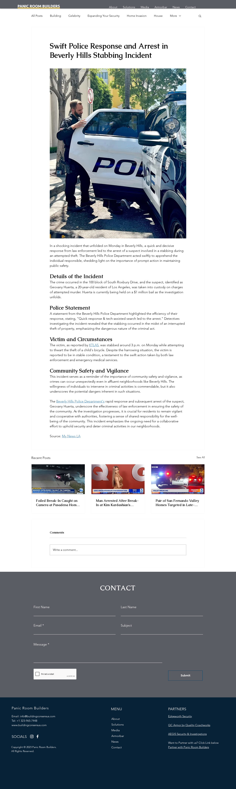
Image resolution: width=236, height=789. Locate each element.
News (115, 741)
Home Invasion (137, 15)
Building (55, 15)
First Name (42, 607)
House (158, 15)
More (173, 15)
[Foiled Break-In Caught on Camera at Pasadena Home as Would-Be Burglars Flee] (58, 479)
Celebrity (74, 15)
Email (37, 625)
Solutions (117, 724)
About (115, 719)
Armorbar (117, 736)
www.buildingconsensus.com (29, 725)
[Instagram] (32, 736)
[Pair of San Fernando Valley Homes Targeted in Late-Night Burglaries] (177, 479)
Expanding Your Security (103, 15)
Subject (126, 625)
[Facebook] (37, 736)
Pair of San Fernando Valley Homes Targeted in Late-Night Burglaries (177, 503)
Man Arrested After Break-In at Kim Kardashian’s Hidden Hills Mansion (117, 503)
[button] (200, 15)
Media (115, 730)
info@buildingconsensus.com (37, 716)
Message (40, 644)
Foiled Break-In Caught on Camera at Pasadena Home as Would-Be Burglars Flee (57, 503)
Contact (116, 747)
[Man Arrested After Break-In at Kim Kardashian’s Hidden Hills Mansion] (118, 479)
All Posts (37, 15)
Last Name (128, 607)
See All (201, 457)
